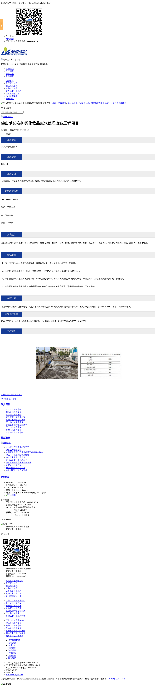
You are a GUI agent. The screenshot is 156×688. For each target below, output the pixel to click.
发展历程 (12, 656)
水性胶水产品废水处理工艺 (17, 447)
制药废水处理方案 (13, 606)
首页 (54, 103)
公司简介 (12, 643)
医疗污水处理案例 (13, 427)
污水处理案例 (12, 96)
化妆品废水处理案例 (76, 103)
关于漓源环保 (14, 640)
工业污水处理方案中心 (15, 601)
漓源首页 (10, 81)
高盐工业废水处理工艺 (15, 457)
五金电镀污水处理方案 (15, 611)
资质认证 (10, 74)
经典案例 (62, 103)
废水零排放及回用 (13, 596)
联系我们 (5, 477)
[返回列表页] (7, 117)
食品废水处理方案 (13, 608)
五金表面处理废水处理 (15, 417)
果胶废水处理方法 (13, 465)
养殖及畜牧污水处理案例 (16, 425)
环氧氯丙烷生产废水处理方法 (18, 463)
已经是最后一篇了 (9, 399)
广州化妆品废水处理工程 (11, 395)
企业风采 (12, 653)
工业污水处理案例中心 (15, 620)
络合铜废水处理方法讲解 (16, 470)
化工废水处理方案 (13, 603)
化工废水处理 (12, 83)
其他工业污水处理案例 (15, 420)
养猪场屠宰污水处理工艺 (16, 460)
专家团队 (12, 648)
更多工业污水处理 (13, 91)
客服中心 (10, 69)
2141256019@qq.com (14, 675)
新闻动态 (10, 99)
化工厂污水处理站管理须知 (17, 455)
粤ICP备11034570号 (116, 679)
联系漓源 (10, 76)
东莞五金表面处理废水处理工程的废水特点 (24, 452)
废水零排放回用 (13, 93)
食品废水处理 (12, 88)
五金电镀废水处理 (13, 591)
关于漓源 (10, 71)
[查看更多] (6, 443)
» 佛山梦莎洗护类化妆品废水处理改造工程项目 (105, 103)
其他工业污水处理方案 (15, 616)
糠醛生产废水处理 (13, 450)
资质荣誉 (12, 650)
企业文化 (12, 645)
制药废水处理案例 (13, 412)
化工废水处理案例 (13, 409)
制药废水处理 (12, 86)
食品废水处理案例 (13, 415)
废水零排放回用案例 (14, 422)
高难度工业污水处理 (14, 581)
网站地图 (10, 39)
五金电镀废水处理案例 (15, 631)
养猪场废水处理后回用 (15, 468)
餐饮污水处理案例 (13, 430)
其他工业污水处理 (13, 593)
